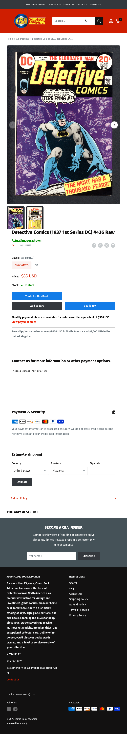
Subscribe (89, 556)
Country (16, 463)
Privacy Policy (77, 615)
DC (13, 245)
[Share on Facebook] (94, 245)
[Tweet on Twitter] (106, 245)
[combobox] (73, 21)
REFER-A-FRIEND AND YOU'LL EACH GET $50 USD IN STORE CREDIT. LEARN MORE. (63, 4)
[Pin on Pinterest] (100, 245)
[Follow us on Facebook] (9, 709)
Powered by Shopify (17, 723)
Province (56, 463)
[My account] (111, 21)
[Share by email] (113, 245)
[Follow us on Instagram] (15, 709)
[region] (63, 125)
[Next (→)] (114, 124)
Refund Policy (19, 498)
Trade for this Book (36, 296)
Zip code (95, 463)
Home (10, 39)
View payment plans (24, 322)
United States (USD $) (19, 694)
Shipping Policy (78, 599)
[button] (86, 21)
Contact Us (75, 593)
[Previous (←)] (12, 124)
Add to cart (37, 305)
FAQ (71, 588)
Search (73, 583)
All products (22, 39)
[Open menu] (8, 21)
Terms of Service (79, 609)
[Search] (99, 21)
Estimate (22, 481)
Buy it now (90, 305)
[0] (118, 21)
